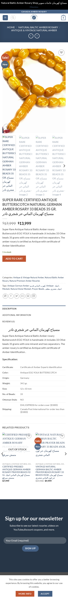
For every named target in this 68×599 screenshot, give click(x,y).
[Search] (13, 17)
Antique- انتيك (52, 285)
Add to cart (14, 258)
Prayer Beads (38, 289)
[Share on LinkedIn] (33, 296)
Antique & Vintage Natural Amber (34, 30)
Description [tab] (9, 308)
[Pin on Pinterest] (28, 296)
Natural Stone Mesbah (21, 289)
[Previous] (7, 90)
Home (11, 27)
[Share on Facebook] (11, 296)
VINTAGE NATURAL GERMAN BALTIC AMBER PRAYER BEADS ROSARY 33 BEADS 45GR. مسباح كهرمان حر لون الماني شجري (50, 472)
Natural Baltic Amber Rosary (38, 27)
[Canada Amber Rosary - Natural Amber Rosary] (34, 17)
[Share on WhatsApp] (5, 296)
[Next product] (30, 35)
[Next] (60, 90)
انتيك (59, 289)
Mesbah (6, 289)
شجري (53, 289)
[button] (5, 17)
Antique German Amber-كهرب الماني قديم (26, 285)
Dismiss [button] (34, 6)
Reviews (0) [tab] (8, 321)
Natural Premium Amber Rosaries (24, 281)
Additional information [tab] (16, 315)
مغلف (47, 289)
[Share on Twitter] (16, 296)
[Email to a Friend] (22, 296)
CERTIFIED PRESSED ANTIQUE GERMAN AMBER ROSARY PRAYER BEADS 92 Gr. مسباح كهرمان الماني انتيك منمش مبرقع (16, 472)
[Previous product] (37, 35)
